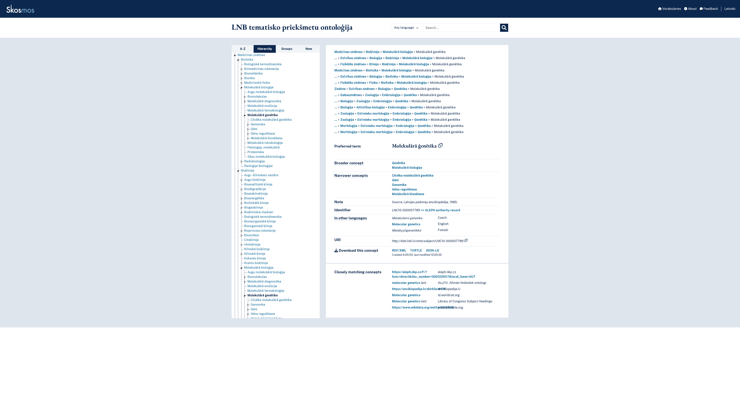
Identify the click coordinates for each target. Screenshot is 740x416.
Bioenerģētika (254, 198)
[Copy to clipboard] (440, 145)
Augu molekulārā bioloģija (266, 92)
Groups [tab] (286, 49)
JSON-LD (432, 250)
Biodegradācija (255, 189)
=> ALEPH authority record (440, 210)
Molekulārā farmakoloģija (265, 110)
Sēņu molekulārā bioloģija (266, 157)
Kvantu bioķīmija (256, 263)
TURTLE (416, 250)
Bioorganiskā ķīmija (258, 226)
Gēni (254, 129)
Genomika (258, 124)
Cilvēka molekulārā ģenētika (271, 120)
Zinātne (340, 89)
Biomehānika (253, 73)
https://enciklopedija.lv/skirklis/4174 (419, 289)
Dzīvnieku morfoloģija (373, 113)
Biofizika (247, 59)
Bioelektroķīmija (256, 193)
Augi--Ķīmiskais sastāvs (261, 175)
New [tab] (308, 49)
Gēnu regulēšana (263, 133)
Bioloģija (375, 58)
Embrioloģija (391, 95)
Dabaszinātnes (351, 95)
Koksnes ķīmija (255, 258)
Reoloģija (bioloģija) (258, 166)
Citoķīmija (251, 240)
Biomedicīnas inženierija (261, 69)
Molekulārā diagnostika (264, 101)
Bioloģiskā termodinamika (263, 64)
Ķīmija (374, 64)
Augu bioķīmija (255, 180)
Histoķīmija (252, 244)
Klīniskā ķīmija (254, 254)
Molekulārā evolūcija (262, 106)
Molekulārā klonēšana (266, 138)
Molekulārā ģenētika (262, 115)
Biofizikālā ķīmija (256, 203)
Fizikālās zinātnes (353, 64)
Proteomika (255, 152)
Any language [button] (404, 27)
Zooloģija (372, 95)
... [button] (335, 58)
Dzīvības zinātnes (353, 58)
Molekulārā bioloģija (258, 87)
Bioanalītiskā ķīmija (258, 184)
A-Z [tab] (243, 49)
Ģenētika (400, 89)
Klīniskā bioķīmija (257, 249)
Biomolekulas (257, 96)
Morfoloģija (348, 126)
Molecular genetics (406, 224)
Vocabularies (671, 9)
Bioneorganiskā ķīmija (260, 221)
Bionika (249, 78)
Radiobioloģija (254, 161)
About (692, 9)
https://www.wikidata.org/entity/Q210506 (423, 307)
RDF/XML (399, 250)
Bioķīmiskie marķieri (258, 212)
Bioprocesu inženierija (260, 230)
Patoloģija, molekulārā (263, 147)
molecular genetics (406, 283)
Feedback (710, 9)
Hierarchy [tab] (264, 49)
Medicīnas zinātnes (251, 55)
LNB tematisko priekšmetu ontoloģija (292, 27)
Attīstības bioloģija (370, 107)
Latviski (729, 9)
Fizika (373, 83)
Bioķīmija (247, 170)
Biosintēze (251, 235)
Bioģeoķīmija (253, 207)
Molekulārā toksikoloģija (265, 143)
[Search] (504, 27)
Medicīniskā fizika (257, 83)
